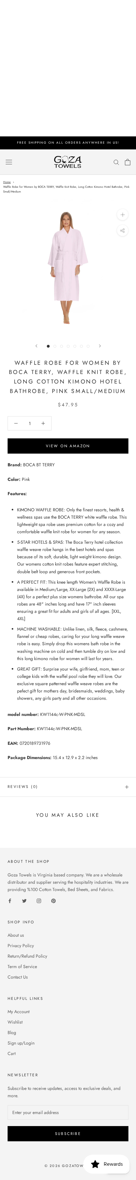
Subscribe (68, 1134)
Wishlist (15, 1022)
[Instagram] (39, 900)
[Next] (100, 345)
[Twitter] (24, 900)
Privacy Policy (21, 945)
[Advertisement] (68, 68)
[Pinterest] (53, 900)
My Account (18, 1011)
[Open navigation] (9, 162)
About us (16, 935)
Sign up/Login (21, 1043)
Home (7, 182)
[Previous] (36, 345)
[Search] (116, 162)
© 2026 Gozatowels (68, 1165)
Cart (11, 1053)
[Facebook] (10, 900)
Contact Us (18, 977)
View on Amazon (68, 446)
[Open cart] (127, 162)
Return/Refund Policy (27, 956)
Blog (12, 1032)
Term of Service (22, 966)
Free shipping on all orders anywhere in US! (68, 142)
